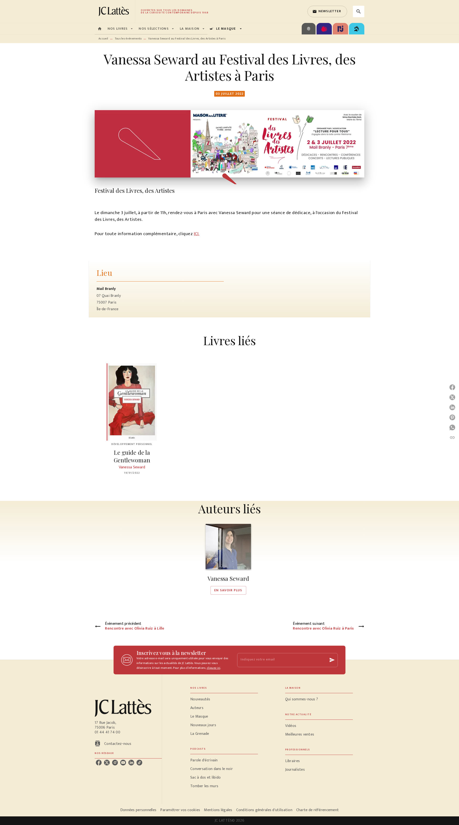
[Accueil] (115, 11)
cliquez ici (213, 667)
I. (198, 234)
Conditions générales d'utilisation (264, 810)
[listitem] (99, 763)
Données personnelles (138, 810)
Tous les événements (128, 38)
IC (195, 234)
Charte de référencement (317, 810)
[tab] (100, 28)
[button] (327, 11)
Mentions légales (218, 810)
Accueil (103, 38)
